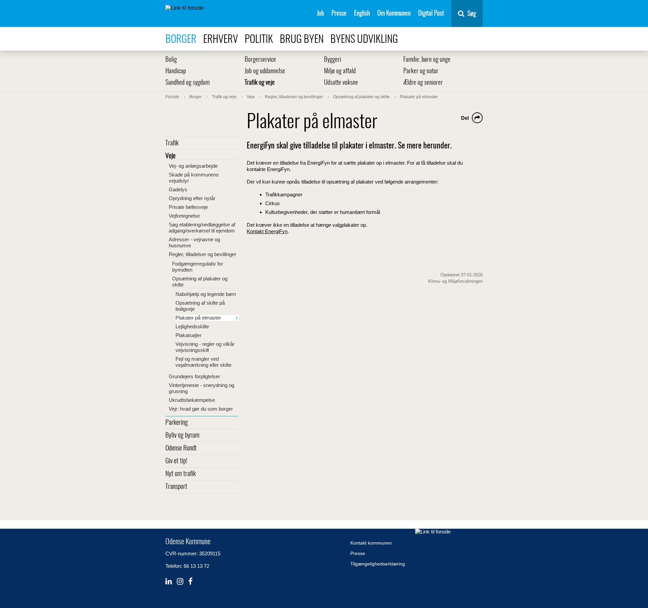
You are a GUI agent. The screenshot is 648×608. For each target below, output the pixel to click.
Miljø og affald (340, 71)
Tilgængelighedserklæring (377, 563)
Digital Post (431, 13)
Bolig (171, 60)
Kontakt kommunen (371, 543)
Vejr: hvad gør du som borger (201, 409)
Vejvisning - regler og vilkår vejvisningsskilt (205, 347)
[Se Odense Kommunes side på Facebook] (190, 581)
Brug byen (302, 39)
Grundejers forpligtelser (194, 376)
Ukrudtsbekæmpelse (192, 400)
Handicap (175, 71)
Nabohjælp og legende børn (206, 294)
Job (320, 13)
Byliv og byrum (182, 435)
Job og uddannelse (265, 71)
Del (465, 118)
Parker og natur (420, 71)
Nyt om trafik (180, 474)
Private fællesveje (188, 207)
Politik (259, 39)
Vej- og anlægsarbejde (193, 166)
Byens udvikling (364, 39)
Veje (170, 156)
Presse (339, 13)
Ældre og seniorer (423, 83)
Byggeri (332, 60)
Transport (176, 486)
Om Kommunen (394, 13)
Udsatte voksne (341, 83)
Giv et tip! (176, 461)
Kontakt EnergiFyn (267, 231)
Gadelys (178, 189)
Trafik (172, 143)
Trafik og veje (260, 83)
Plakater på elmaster (198, 318)
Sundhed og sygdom (187, 83)
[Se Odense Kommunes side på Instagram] (180, 581)
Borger (180, 39)
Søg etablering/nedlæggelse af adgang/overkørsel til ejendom (202, 227)
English (362, 13)
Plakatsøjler (188, 335)
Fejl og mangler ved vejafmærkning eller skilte (204, 362)
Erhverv (220, 39)
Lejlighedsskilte (192, 326)
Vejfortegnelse (184, 216)
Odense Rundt (181, 448)
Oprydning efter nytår (192, 198)
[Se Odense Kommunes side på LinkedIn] (168, 581)
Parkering (176, 422)
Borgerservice (260, 60)
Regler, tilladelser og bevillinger (202, 254)
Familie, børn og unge (427, 60)
